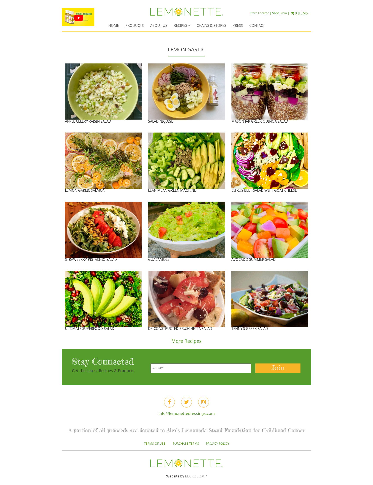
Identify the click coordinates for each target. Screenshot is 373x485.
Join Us (186, 302)
